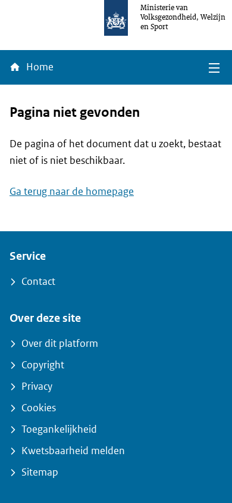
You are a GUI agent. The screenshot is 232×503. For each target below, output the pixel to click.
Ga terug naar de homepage (72, 191)
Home (39, 67)
